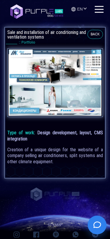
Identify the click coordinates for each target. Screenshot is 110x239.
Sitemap (55, 224)
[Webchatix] (97, 225)
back (95, 34)
